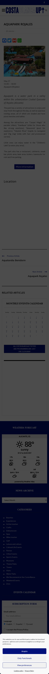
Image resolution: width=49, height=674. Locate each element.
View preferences (24, 665)
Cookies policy (18, 671)
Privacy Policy (29, 671)
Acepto (24, 651)
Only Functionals (24, 658)
